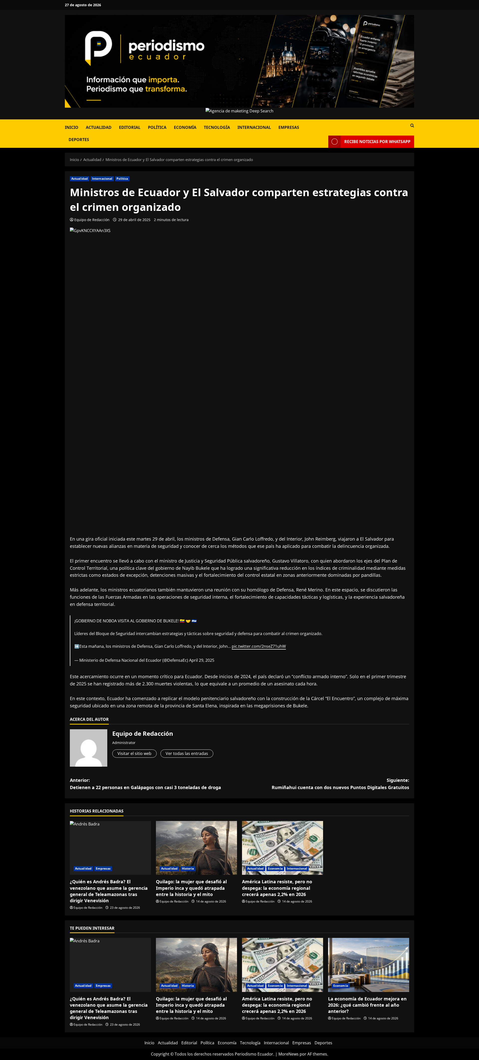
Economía (185, 127)
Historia (188, 868)
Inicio (71, 127)
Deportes (79, 139)
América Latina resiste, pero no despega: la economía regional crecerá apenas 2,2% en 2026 (277, 888)
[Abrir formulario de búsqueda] (412, 125)
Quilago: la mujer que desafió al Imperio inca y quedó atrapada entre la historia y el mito (191, 888)
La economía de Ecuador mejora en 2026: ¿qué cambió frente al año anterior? (367, 1005)
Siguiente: (340, 783)
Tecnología (217, 127)
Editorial (129, 127)
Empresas (288, 127)
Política (157, 127)
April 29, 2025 (201, 660)
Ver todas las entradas (187, 753)
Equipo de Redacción (92, 219)
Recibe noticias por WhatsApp (377, 141)
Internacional (254, 127)
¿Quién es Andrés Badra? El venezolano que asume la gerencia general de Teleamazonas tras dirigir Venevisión (109, 891)
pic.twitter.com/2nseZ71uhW (259, 646)
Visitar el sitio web (134, 753)
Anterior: (145, 783)
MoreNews (288, 1054)
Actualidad (99, 127)
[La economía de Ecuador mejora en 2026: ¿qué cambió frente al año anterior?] (368, 965)
